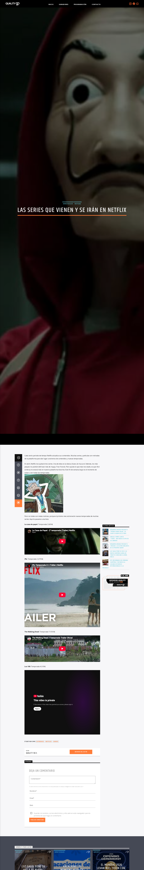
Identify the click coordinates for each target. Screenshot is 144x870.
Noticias (78, 216)
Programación (80, 4)
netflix (48, 768)
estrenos (40, 768)
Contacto (96, 4)
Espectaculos (68, 216)
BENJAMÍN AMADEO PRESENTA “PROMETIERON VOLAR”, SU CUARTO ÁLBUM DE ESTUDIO (119, 558)
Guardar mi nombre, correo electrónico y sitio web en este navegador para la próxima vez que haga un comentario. (62, 840)
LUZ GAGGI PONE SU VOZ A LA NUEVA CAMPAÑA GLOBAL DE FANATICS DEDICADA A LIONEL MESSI (118, 581)
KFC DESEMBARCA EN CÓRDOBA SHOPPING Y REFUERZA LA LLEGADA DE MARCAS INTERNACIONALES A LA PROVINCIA (115, 591)
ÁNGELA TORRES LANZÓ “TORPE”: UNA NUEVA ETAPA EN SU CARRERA (119, 565)
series (55, 768)
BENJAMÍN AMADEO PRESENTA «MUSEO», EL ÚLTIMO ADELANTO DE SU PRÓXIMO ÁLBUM (119, 573)
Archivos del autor (81, 778)
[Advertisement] (115, 515)
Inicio (50, 4)
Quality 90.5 (31, 780)
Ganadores (63, 4)
